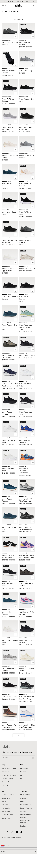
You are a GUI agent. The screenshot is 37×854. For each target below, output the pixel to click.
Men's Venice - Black (9, 697)
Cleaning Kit (6, 798)
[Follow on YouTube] (17, 832)
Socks (4, 801)
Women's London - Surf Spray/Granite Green (26, 327)
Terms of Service (8, 815)
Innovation (24, 768)
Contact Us (5, 782)
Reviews (23, 772)
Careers (23, 811)
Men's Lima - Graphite (10, 42)
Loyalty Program (26, 808)
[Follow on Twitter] (7, 832)
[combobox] (18, 846)
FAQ (21, 778)
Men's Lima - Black (9, 212)
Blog (21, 775)
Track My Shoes (7, 778)
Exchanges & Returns (9, 775)
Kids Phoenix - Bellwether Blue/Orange (24, 471)
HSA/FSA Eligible (8, 795)
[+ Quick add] (15, 36)
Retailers (23, 826)
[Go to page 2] (23, 735)
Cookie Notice (6, 818)
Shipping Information (9, 768)
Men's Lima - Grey (25, 71)
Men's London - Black (27, 355)
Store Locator (25, 795)
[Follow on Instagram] (12, 832)
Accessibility (6, 808)
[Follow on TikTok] (21, 832)
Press (22, 801)
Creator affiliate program (25, 816)
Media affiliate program (25, 822)
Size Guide (5, 772)
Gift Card (5, 805)
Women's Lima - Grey (26, 155)
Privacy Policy (6, 811)
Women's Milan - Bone (27, 268)
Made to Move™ (25, 805)
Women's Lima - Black (27, 99)
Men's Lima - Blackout (10, 297)
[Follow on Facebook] (3, 832)
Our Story (23, 798)
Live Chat (5, 785)
